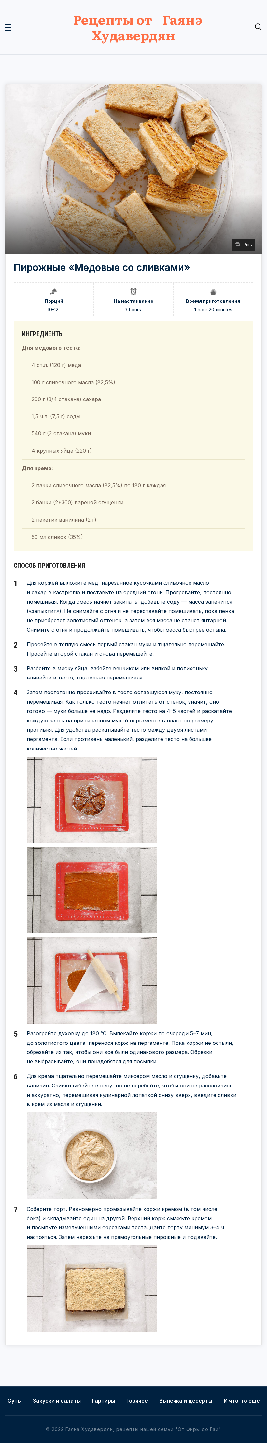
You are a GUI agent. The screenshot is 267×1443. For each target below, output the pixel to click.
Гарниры (103, 1400)
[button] (8, 27)
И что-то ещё (242, 1400)
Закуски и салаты (57, 1400)
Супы (14, 1400)
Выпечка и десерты (185, 1400)
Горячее (137, 1400)
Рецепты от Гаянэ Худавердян (133, 26)
